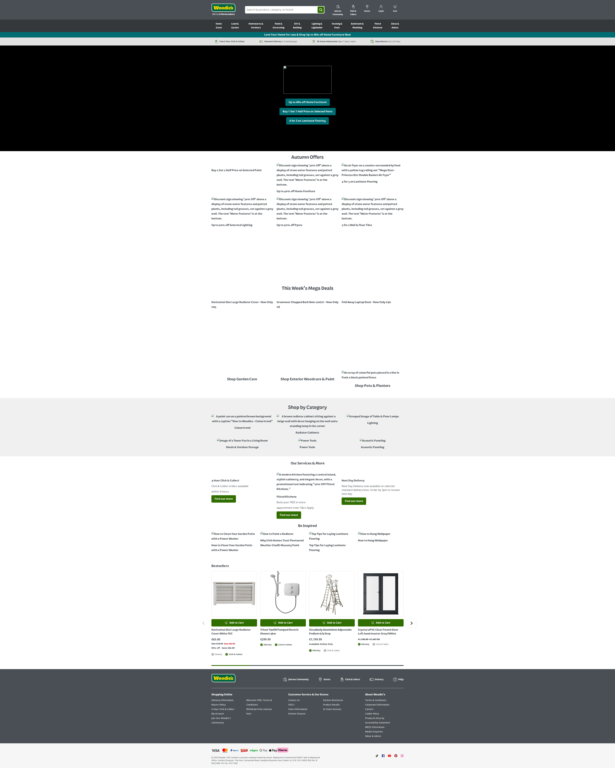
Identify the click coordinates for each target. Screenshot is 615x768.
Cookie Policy (372, 713)
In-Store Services (332, 709)
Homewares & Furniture (256, 26)
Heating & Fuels (337, 26)
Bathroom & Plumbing (357, 26)
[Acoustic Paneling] (372, 444)
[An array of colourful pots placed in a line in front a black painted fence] (373, 376)
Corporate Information (377, 704)
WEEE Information (375, 727)
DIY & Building (297, 26)
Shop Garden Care (242, 379)
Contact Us (294, 700)
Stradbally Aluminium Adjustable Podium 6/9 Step (330, 631)
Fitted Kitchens (377, 26)
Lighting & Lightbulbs (317, 26)
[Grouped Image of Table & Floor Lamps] (373, 420)
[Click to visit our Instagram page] (402, 756)
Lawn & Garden (235, 26)
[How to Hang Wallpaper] (381, 537)
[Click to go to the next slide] (411, 623)
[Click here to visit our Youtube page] (389, 756)
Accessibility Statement (377, 722)
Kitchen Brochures (333, 700)
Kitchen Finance (296, 713)
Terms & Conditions (375, 700)
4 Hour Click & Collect (222, 709)
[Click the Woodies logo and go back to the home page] (223, 9)
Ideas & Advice (395, 26)
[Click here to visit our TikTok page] (376, 756)
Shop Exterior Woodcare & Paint (307, 379)
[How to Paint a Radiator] (283, 540)
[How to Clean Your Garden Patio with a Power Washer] (234, 542)
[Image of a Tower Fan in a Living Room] (242, 444)
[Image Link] (242, 168)
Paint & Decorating (278, 26)
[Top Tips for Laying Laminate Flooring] (332, 542)
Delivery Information (222, 700)
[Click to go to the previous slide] (203, 623)
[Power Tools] (307, 444)
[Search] (320, 9)
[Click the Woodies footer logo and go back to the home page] (223, 680)
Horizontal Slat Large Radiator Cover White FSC (231, 631)
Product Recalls (331, 704)
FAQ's (291, 704)
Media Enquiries (374, 731)
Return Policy (218, 704)
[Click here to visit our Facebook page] (383, 756)
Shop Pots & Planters (372, 386)
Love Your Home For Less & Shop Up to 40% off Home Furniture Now (307, 35)
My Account (217, 713)
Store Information (297, 709)
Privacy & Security (374, 718)
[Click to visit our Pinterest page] (395, 756)
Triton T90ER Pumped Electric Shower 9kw (279, 631)
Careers (369, 709)
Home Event (219, 26)
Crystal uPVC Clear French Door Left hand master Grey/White (378, 631)
